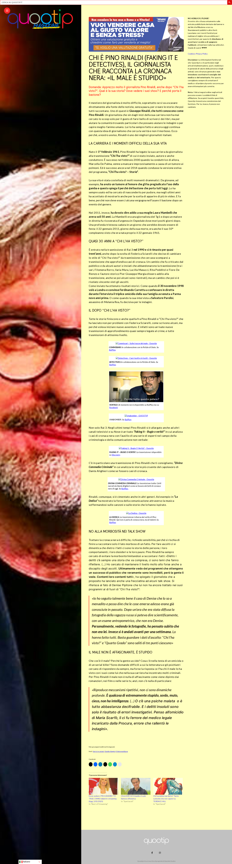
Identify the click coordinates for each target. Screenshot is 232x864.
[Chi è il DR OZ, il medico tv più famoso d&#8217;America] (136, 786)
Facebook (113, 407)
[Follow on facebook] (152, 852)
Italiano (26, 862)
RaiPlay (112, 350)
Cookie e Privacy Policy (198, 54)
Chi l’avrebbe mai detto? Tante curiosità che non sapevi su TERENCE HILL (166, 798)
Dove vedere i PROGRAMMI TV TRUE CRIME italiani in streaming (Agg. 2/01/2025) (103, 798)
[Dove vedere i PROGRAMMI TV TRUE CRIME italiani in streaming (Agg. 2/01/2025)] (103, 786)
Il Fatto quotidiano (122, 751)
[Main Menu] (7, 11)
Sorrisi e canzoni (98, 751)
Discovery (116, 455)
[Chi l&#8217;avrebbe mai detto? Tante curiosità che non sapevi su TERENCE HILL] (168, 786)
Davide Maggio (110, 751)
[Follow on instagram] (160, 852)
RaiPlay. (124, 488)
